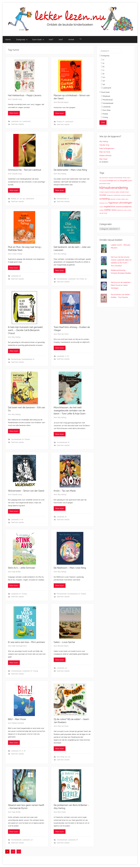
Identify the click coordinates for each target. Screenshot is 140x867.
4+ (68, 199)
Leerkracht (26, 121)
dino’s (128, 177)
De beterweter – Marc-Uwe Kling (70, 170)
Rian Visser (62, 812)
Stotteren (102, 203)
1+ (103, 60)
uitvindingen (125, 202)
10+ (20, 121)
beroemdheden (118, 177)
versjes (101, 210)
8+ (63, 122)
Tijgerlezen (113, 203)
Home (8, 39)
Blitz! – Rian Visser (17, 719)
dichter (125, 177)
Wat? (51, 39)
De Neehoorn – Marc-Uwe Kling (70, 568)
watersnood (120, 210)
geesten (130, 180)
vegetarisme (109, 206)
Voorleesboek (62, 279)
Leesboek (15, 121)
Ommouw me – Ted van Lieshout (24, 170)
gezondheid (102, 183)
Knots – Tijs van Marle (65, 490)
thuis (106, 203)
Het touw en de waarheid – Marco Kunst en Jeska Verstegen (121, 285)
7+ (66, 356)
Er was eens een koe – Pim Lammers (26, 642)
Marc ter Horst (63, 334)
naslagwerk (110, 195)
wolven (129, 210)
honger (108, 183)
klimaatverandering (113, 187)
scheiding (104, 198)
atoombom (105, 177)
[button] (81, 39)
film (118, 180)
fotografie (123, 181)
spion (126, 199)
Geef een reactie (17, 124)
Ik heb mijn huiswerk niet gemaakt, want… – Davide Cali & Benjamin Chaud (25, 330)
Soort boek (37, 39)
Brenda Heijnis (63, 102)
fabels (115, 180)
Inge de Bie (16, 572)
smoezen (118, 199)
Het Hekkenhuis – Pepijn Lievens (24, 95)
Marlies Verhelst (18, 723)
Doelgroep (20, 39)
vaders (101, 206)
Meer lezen (14, 113)
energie (110, 181)
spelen (123, 199)
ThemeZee (35, 860)
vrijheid (113, 210)
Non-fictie (80, 279)
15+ (24, 199)
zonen (105, 213)
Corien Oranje (17, 254)
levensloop (112, 192)
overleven (123, 195)
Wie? (61, 39)
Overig (24, 594)
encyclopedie (103, 180)
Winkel (71, 39)
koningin (101, 192)
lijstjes (117, 192)
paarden (128, 195)
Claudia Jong (17, 99)
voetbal (107, 210)
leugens (106, 192)
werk (125, 210)
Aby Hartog (62, 174)
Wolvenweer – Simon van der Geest (26, 490)
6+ (20, 276)
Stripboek (106, 96)
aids (100, 177)
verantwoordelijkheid (123, 207)
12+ (21, 199)
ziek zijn (101, 213)
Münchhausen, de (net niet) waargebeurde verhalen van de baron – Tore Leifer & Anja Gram (69, 410)
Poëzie (59, 122)
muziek (102, 195)
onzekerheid (116, 195)
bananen (111, 177)
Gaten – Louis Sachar (64, 642)
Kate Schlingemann (19, 646)
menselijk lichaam (124, 192)
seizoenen (113, 199)
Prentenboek (62, 199)
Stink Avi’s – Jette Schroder (21, 568)
